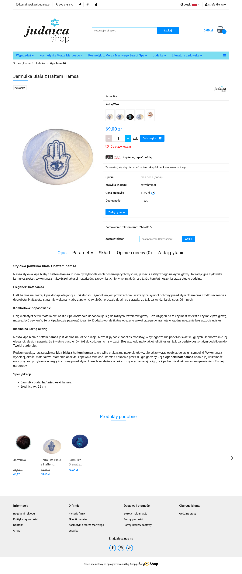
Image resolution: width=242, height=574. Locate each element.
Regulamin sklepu (24, 513)
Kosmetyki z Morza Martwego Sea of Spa (116, 55)
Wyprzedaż (24, 55)
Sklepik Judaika (78, 519)
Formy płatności (133, 519)
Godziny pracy (187, 513)
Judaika (158, 55)
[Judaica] (220, 88)
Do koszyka (150, 138)
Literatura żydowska (186, 55)
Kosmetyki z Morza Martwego (60, 55)
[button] (20, 506)
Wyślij (188, 238)
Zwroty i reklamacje (135, 513)
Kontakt (18, 524)
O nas (16, 530)
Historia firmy (77, 513)
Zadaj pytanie (116, 212)
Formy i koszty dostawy (138, 524)
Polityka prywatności (25, 519)
